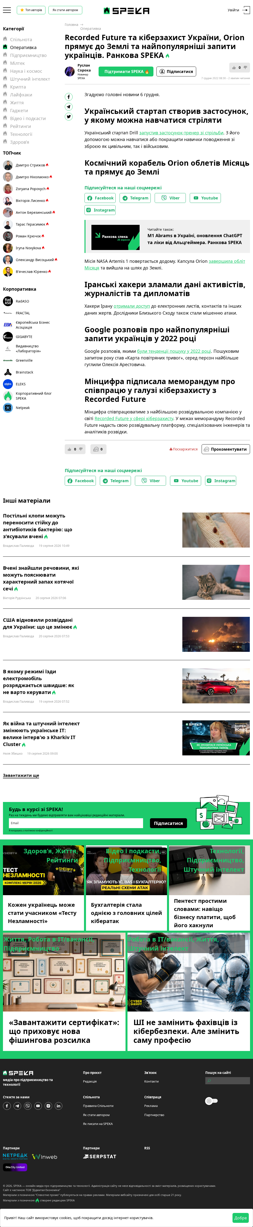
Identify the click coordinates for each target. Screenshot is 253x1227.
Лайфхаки (21, 95)
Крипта (18, 87)
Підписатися (180, 71)
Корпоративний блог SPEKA (34, 396)
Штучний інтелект (30, 79)
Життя (17, 103)
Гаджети (19, 110)
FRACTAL (23, 313)
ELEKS (21, 384)
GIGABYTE (24, 336)
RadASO (22, 301)
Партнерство (154, 1115)
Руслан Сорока (84, 67)
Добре (240, 1218)
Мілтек (17, 63)
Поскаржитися (185, 449)
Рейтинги (20, 126)
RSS (147, 1148)
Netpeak (23, 407)
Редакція (90, 1081)
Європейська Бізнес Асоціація (33, 325)
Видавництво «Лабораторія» (28, 348)
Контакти (151, 1081)
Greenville (24, 360)
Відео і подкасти (28, 118)
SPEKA (17, 1186)
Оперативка (90, 28)
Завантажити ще (21, 775)
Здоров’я (19, 142)
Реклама (151, 1105)
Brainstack (24, 372)
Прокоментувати (229, 449)
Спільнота (21, 39)
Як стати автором (65, 10)
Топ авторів (33, 10)
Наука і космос (26, 71)
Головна (71, 24)
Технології (21, 134)
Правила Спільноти (98, 1105)
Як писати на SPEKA (98, 1123)
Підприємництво (28, 55)
